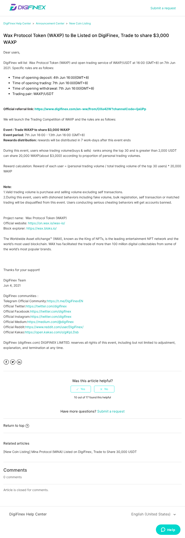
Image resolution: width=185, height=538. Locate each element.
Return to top (13, 425)
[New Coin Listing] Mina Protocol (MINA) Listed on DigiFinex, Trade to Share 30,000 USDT (70, 452)
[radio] (81, 389)
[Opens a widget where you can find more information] (168, 530)
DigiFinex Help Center (17, 23)
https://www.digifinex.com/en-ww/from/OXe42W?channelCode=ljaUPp (90, 109)
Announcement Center (50, 23)
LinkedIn (19, 362)
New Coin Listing (80, 23)
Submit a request (163, 8)
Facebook (6, 362)
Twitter (13, 362)
